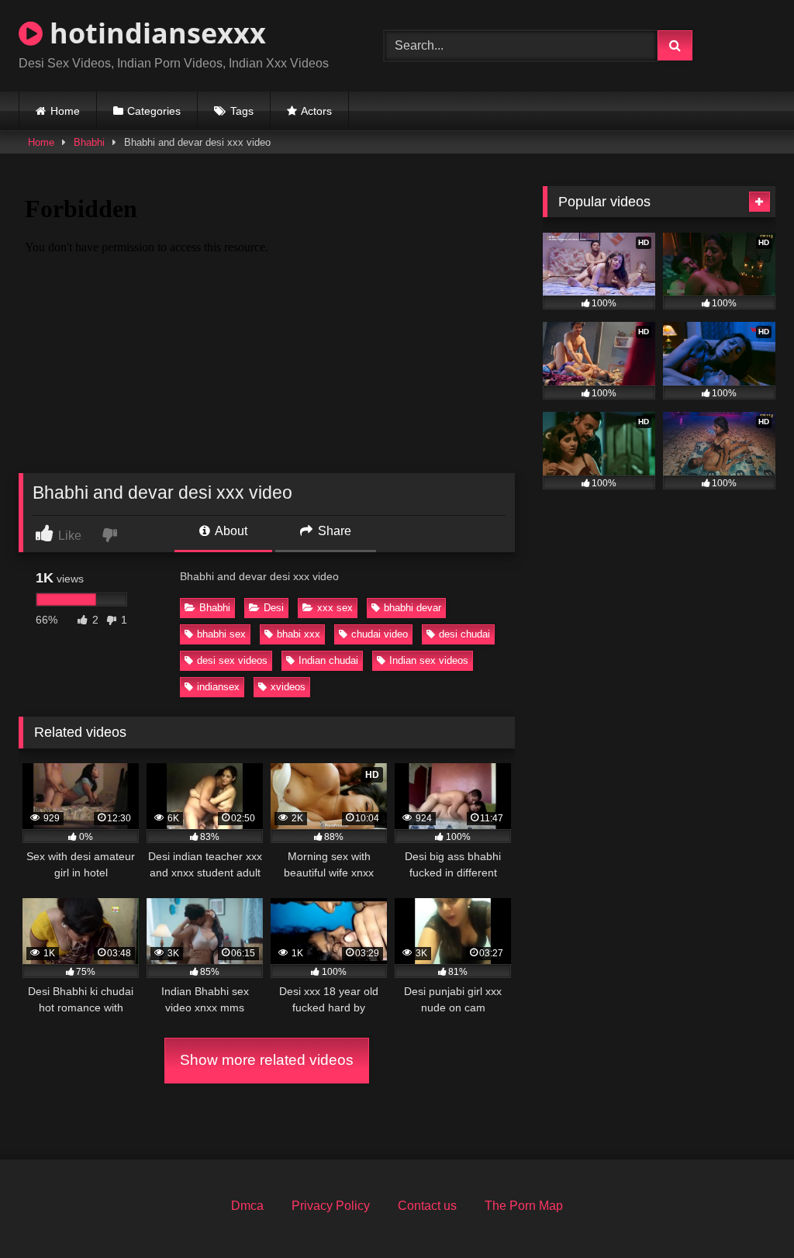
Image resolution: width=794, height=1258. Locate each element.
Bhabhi (89, 142)
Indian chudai (328, 660)
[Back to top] (746, 1212)
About (229, 530)
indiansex (218, 687)
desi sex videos (232, 660)
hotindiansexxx (154, 33)
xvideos (288, 687)
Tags (242, 111)
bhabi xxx (298, 634)
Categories (154, 111)
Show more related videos (267, 1060)
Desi (274, 607)
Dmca (247, 1205)
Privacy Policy (331, 1205)
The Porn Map (524, 1205)
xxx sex (335, 607)
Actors (316, 111)
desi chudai (464, 634)
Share (333, 530)
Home (65, 111)
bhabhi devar (412, 607)
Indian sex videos (428, 660)
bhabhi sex (221, 634)
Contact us (427, 1205)
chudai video (379, 634)
